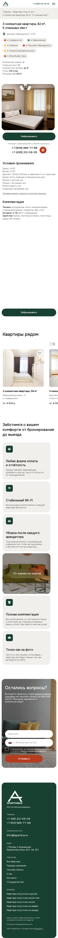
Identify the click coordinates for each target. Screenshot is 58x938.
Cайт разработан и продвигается (24, 929)
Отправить (24, 758)
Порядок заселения (16, 865)
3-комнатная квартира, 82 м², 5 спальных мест (25, 15)
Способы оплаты (15, 869)
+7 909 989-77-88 (19, 823)
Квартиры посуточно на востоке (23, 898)
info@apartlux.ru (17, 835)
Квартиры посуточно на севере (22, 906)
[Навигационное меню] (53, 4)
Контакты (11, 878)
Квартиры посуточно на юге (21, 902)
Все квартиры (13, 861)
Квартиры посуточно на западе (22, 910)
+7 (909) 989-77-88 (24, 148)
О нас (9, 874)
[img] (43, 150)
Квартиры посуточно (23, 12)
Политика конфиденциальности (19, 924)
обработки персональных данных (32, 751)
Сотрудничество (15, 882)
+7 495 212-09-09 (18, 819)
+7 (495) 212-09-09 (41, 4)
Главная (7, 12)
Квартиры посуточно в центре (22, 894)
